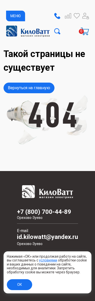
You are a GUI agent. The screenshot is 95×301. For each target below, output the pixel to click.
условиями (48, 260)
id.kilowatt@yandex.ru (47, 240)
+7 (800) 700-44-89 (44, 214)
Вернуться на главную (29, 87)
